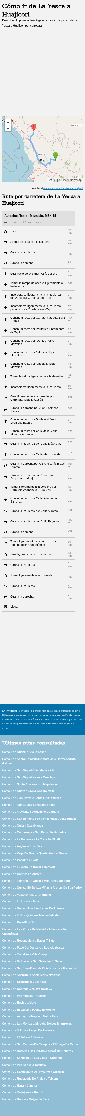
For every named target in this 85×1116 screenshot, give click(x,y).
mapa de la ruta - (63, 188)
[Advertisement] (42, 73)
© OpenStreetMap (70, 180)
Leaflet (52, 180)
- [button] (8, 128)
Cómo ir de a (24, 752)
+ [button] (8, 122)
